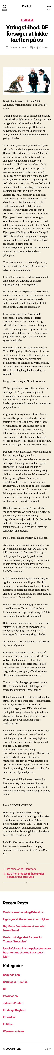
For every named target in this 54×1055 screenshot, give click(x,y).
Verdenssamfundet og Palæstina (23, 912)
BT (4, 989)
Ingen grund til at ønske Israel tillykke (26, 919)
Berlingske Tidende (15, 981)
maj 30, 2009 (41, 47)
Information (10, 996)
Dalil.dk (27, 6)
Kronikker (27, 20)
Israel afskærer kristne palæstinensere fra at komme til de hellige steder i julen (27, 952)
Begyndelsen (11, 974)
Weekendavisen (13, 1031)
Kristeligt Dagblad (14, 1010)
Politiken (8, 1024)
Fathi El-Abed (20, 47)
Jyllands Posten (13, 1003)
